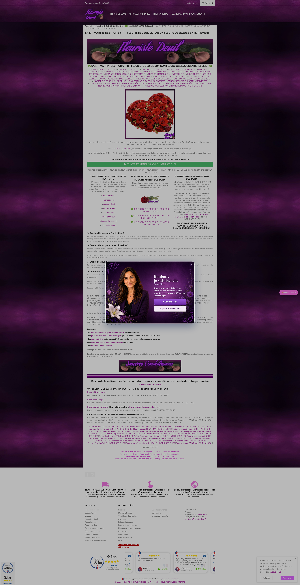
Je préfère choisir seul (170, 308)
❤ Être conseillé (170, 302)
